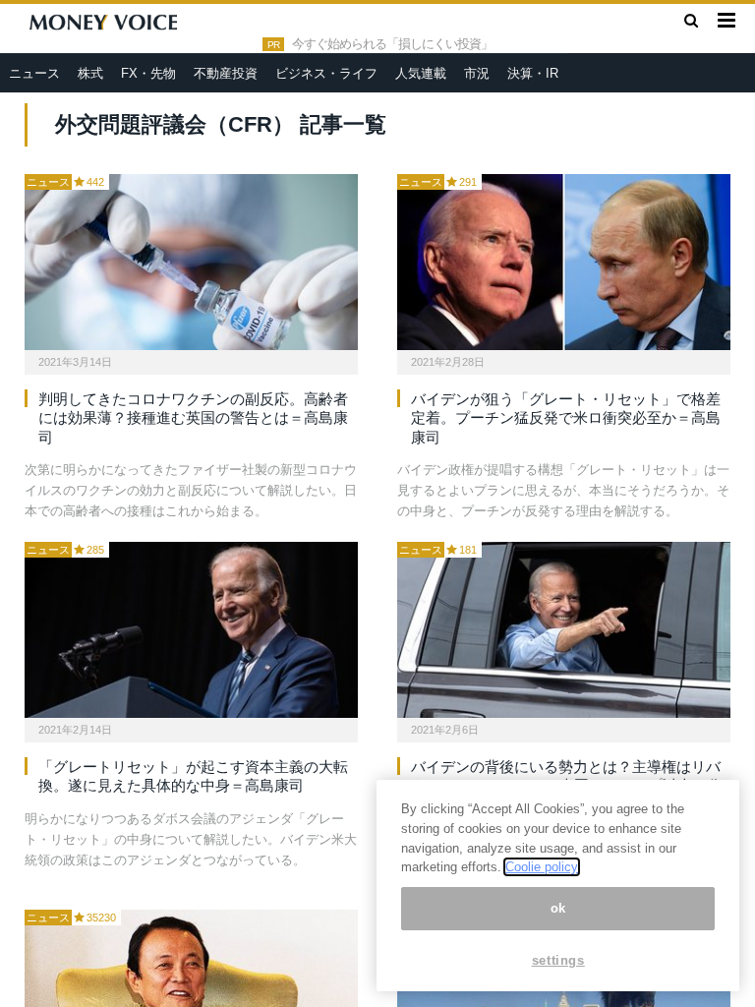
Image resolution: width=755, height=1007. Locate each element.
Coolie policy (541, 866)
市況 (477, 73)
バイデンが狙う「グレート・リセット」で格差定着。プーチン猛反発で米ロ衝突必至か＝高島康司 (566, 417)
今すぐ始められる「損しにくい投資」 (392, 44)
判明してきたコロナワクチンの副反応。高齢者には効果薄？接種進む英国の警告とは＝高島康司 (193, 417)
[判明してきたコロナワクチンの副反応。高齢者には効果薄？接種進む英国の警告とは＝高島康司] (191, 262)
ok (558, 908)
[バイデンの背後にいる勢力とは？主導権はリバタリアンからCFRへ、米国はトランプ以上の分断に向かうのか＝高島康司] (563, 630)
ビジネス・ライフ (326, 73)
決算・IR (532, 73)
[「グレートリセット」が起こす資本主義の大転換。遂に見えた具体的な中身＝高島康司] (191, 630)
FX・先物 (148, 73)
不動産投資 (226, 73)
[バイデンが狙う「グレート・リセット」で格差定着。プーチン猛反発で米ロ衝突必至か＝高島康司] (563, 262)
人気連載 (420, 73)
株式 (90, 73)
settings (558, 960)
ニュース (34, 73)
